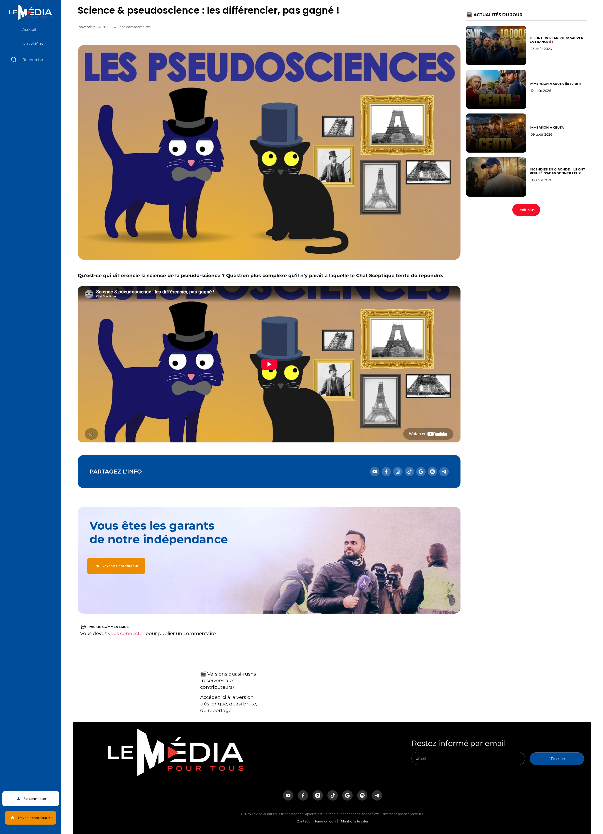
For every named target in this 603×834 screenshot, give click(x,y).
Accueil (29, 29)
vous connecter (126, 633)
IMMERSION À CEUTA (547, 127)
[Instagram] (398, 471)
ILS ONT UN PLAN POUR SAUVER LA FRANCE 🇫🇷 (556, 40)
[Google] (421, 471)
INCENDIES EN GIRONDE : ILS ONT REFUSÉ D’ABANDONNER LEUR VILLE (557, 171)
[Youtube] (374, 471)
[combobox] (31, 60)
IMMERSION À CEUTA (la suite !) (555, 83)
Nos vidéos (32, 43)
